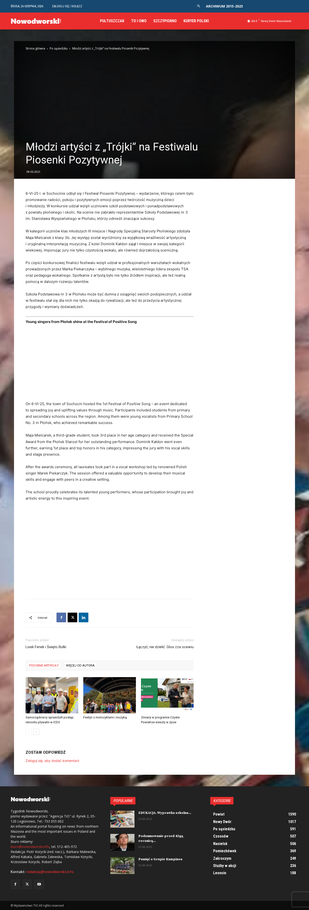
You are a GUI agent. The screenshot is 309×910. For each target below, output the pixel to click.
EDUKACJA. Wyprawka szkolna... (164, 813)
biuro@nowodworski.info (30, 846)
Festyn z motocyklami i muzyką (105, 717)
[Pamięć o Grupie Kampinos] (122, 865)
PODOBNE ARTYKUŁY (44, 665)
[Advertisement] (110, 365)
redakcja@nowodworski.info (50, 872)
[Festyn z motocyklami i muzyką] (109, 695)
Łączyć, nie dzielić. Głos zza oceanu (165, 647)
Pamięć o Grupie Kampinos (160, 859)
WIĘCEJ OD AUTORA (80, 665)
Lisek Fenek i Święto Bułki (46, 647)
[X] (72, 617)
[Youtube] (39, 884)
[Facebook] (61, 617)
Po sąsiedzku (59, 48)
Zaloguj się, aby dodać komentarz (52, 761)
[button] (198, 6)
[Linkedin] (83, 617)
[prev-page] (29, 732)
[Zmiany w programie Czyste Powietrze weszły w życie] (167, 695)
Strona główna (35, 48)
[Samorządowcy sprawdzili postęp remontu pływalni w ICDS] (52, 695)
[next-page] (36, 732)
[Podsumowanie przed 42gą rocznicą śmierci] (122, 842)
